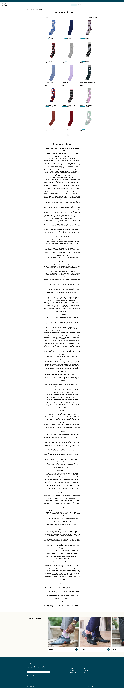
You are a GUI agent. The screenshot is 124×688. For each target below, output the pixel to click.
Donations (86, 670)
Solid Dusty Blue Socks (49, 82)
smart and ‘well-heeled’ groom (52, 160)
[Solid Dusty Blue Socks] (53, 73)
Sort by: (90, 17)
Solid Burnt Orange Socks (49, 127)
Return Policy (86, 674)
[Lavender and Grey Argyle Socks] (88, 95)
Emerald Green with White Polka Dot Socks (87, 82)
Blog (85, 672)
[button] (47, 38)
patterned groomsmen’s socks (59, 310)
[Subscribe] (49, 672)
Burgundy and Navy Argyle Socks (50, 105)
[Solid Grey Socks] (70, 50)
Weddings (71, 664)
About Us (86, 663)
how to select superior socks (63, 216)
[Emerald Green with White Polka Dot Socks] (88, 73)
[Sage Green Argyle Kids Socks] (88, 118)
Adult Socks (72, 668)
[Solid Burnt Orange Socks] (53, 118)
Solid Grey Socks (65, 59)
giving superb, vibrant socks (68, 571)
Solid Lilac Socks (65, 82)
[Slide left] (28, 628)
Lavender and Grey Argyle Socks (86, 105)
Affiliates (85, 666)
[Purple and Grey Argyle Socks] (88, 27)
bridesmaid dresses (72, 343)
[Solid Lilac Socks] (70, 73)
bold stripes (55, 212)
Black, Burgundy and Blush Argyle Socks (52, 59)
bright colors (63, 212)
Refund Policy (94, 686)
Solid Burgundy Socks (66, 127)
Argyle (67, 359)
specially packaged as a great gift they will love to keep (61, 425)
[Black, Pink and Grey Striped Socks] (70, 95)
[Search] (79, 5)
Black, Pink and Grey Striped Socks (68, 105)
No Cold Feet (76, 443)
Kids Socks (72, 670)
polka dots (55, 497)
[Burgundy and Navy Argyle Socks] (53, 95)
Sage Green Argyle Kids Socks (85, 127)
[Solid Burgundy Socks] (70, 118)
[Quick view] (59, 21)
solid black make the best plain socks (67, 327)
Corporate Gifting (87, 664)
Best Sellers (72, 663)
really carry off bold (68, 365)
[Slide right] (31, 628)
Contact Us (86, 677)
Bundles (71, 666)
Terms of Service (88, 686)
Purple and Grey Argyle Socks (85, 37)
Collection (32, 9)
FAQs (85, 676)
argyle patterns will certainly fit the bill (71, 512)
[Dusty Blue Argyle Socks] (53, 27)
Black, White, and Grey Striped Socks (86, 59)
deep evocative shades (59, 323)
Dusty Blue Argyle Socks (49, 37)
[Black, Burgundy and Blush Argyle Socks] (53, 50)
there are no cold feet (63, 189)
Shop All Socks (73, 672)
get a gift (63, 531)
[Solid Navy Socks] (70, 27)
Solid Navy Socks (65, 37)
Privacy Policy (82, 686)
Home (28, 9)
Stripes (46, 479)
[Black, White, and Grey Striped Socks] (88, 50)
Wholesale (86, 668)
